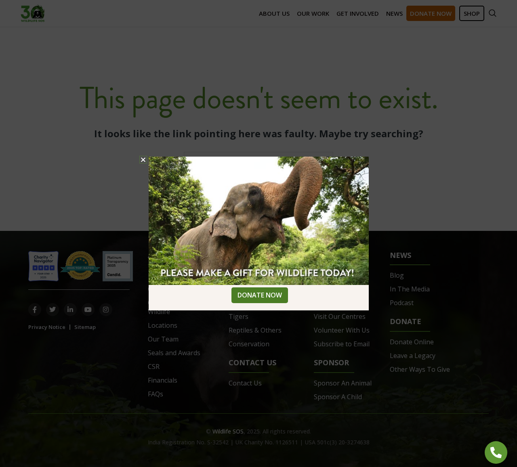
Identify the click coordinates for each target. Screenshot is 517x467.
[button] (143, 160)
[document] (258, 233)
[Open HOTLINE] (496, 452)
